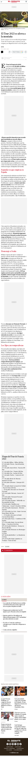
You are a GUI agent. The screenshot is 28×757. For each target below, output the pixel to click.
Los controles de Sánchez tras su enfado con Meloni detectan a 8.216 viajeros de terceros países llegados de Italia (14, 604)
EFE (2, 47)
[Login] (26, 2)
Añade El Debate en (16, 51)
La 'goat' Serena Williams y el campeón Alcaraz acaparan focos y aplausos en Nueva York (6, 703)
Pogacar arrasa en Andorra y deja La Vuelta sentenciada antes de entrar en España (6, 728)
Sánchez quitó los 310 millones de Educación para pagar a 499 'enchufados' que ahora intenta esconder (14, 617)
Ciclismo (7, 546)
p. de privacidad (20, 748)
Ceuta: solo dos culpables (10, 630)
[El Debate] (14, 1)
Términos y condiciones (9, 748)
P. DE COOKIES (9, 750)
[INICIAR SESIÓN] (26, 2)
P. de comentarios (18, 750)
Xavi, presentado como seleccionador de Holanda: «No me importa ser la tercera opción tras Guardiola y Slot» (21, 703)
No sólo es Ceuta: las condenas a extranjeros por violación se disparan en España (14, 624)
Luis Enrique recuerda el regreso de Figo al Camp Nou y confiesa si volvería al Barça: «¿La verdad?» (20, 729)
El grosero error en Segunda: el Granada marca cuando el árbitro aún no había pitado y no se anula (20, 716)
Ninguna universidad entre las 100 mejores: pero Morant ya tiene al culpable (14, 611)
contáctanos (18, 746)
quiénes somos (9, 746)
